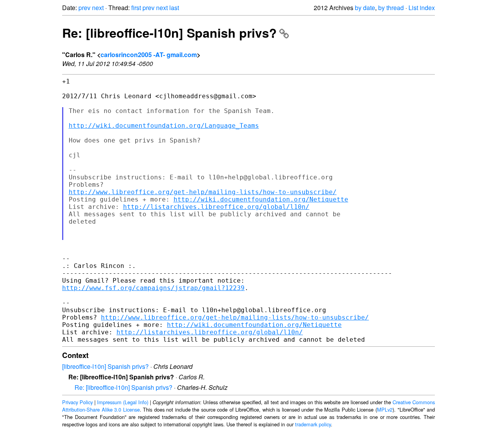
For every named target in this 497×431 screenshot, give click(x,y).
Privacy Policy (77, 402)
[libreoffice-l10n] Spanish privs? (105, 366)
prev (84, 7)
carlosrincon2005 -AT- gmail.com (149, 54)
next (98, 7)
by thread (391, 7)
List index (421, 7)
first (136, 7)
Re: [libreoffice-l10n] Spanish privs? (169, 33)
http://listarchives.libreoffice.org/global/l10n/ (216, 206)
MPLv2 (385, 409)
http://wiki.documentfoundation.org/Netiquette (261, 199)
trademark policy (313, 424)
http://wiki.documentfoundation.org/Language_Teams (164, 125)
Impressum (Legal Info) (122, 402)
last (174, 7)
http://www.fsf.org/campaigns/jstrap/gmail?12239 (153, 288)
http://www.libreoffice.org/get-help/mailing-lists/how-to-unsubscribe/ (203, 192)
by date (365, 7)
